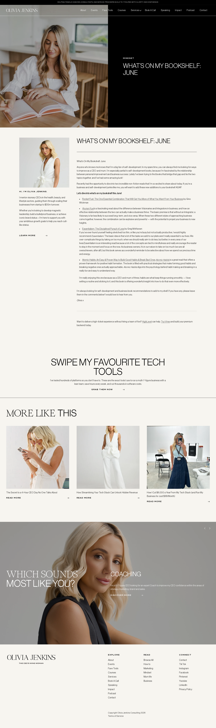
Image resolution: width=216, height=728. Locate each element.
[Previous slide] (204, 528)
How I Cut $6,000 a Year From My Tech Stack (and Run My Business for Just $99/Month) (175, 494)
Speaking (112, 685)
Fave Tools (113, 668)
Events (111, 664)
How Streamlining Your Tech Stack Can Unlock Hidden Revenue (107, 492)
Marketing (148, 668)
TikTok (182, 664)
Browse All (149, 660)
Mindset (147, 672)
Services (112, 677)
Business (148, 681)
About (111, 660)
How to (147, 664)
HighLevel (147, 321)
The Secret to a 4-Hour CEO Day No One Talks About (31, 492)
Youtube (183, 681)
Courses (112, 672)
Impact (111, 689)
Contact (112, 697)
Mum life (148, 677)
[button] (135, 10)
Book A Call (113, 681)
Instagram (184, 668)
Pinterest (183, 677)
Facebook (184, 672)
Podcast (112, 693)
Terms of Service (116, 716)
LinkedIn (183, 685)
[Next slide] (209, 528)
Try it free (165, 321)
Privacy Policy (185, 689)
